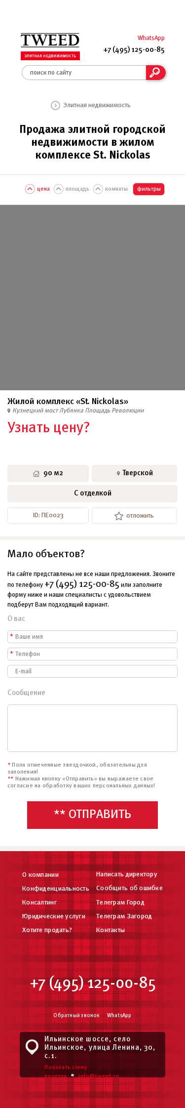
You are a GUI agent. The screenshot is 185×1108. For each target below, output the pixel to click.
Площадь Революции (114, 411)
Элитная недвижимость (97, 105)
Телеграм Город (120, 903)
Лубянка (72, 411)
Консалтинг (39, 903)
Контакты (110, 930)
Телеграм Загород (124, 916)
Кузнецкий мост (35, 411)
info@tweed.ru (98, 1076)
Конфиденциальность (55, 889)
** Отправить (92, 815)
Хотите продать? (47, 930)
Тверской (137, 473)
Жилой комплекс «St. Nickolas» (67, 402)
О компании (40, 875)
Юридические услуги (53, 916)
